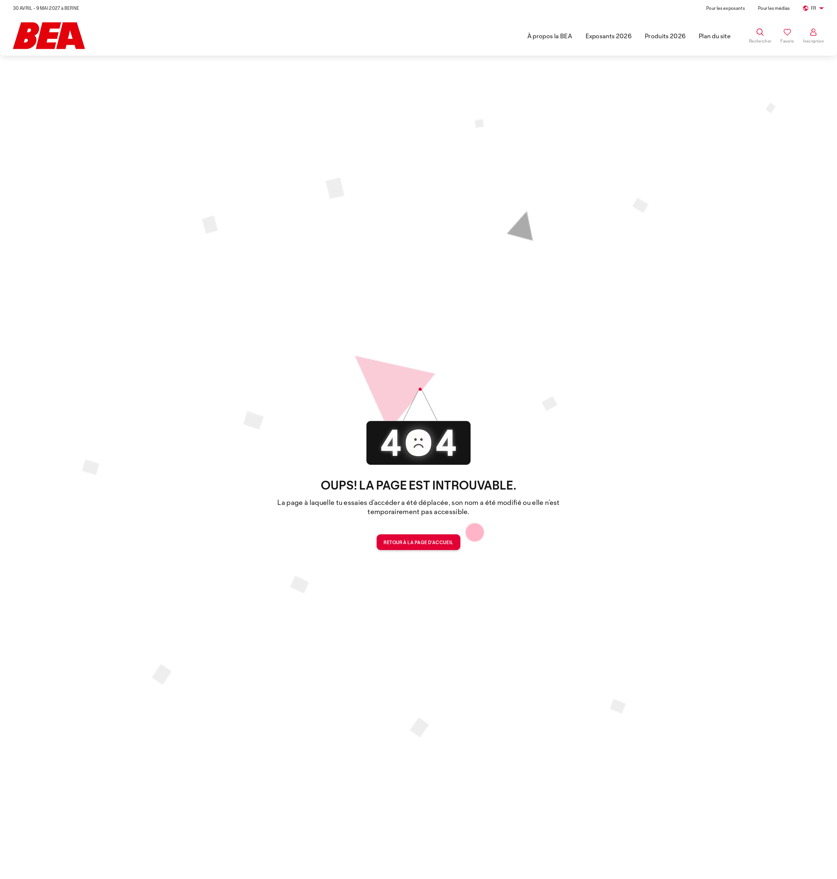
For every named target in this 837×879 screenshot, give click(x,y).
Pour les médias (774, 8)
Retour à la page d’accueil (418, 542)
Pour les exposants (725, 8)
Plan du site (715, 36)
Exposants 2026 (609, 36)
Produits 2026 (665, 36)
